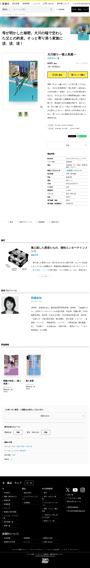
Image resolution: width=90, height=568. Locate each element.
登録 (18, 432)
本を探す (7, 493)
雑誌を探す (28, 493)
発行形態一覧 (8, 522)
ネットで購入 (79, 75)
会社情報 (15, 3)
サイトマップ (74, 549)
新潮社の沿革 (48, 538)
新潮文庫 (23, 451)
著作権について (63, 3)
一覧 (30, 483)
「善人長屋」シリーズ (40, 270)
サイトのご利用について (19, 549)
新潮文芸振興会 (73, 507)
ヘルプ (65, 549)
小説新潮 (69, 170)
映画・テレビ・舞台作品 (50, 510)
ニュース (36, 3)
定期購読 (27, 503)
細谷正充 (34, 255)
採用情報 (26, 3)
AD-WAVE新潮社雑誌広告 (76, 511)
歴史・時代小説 (27, 446)
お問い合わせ (48, 3)
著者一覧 (7, 526)
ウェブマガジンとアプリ (30, 498)
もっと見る (44, 276)
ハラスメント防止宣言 (52, 549)
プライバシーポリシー (36, 549)
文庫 (13, 455)
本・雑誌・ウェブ (81, 9)
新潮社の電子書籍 (10, 512)
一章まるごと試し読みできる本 (50, 516)
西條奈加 (51, 58)
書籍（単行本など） (11, 496)
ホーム (3, 14)
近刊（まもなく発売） (49, 498)
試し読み (58, 75)
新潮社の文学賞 (9, 542)
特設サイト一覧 (49, 521)
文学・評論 (16, 446)
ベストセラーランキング (50, 504)
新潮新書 (7, 504)
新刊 (45, 493)
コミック (7, 508)
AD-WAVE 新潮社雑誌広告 (82, 3)
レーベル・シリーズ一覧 (10, 517)
